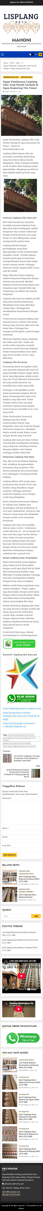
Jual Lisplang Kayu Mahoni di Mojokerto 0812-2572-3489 (28, 1134)
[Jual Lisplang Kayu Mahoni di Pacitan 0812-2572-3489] (9, 1082)
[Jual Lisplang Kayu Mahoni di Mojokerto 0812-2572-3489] (9, 1133)
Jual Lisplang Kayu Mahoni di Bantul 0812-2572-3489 (29, 879)
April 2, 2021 (16, 92)
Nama (5, 828)
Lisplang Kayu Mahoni (26, 874)
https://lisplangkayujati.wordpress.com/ (22, 708)
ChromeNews (32, 1205)
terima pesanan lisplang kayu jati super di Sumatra (19, 746)
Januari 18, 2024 (26, 900)
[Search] (36, 54)
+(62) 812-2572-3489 (12, 1194)
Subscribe (40, 54)
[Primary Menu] (2, 54)
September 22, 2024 (27, 884)
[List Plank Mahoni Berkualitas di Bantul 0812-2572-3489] (9, 1064)
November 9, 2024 (27, 1070)
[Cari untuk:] (16, 916)
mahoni (21, 40)
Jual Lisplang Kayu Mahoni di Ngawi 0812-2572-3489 (29, 1099)
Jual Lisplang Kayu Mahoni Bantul (27, 895)
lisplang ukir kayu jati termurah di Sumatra (17, 743)
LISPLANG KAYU (26, 77)
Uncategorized (24, 1077)
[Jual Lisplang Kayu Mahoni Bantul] (9, 894)
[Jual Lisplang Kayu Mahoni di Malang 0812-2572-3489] (9, 1151)
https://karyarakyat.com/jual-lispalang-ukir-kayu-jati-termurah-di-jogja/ (21, 715)
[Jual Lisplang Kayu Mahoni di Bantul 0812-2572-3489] (9, 877)
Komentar (7, 798)
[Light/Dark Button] (31, 54)
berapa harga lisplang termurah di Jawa (21, 735)
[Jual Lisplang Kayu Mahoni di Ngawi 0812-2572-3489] (9, 1099)
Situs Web (6, 845)
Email (5, 837)
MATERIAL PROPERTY (26, 892)
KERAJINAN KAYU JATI (11, 77)
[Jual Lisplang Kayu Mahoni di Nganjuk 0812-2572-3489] (9, 1116)
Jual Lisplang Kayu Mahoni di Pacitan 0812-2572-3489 (30, 1082)
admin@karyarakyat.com (11, 1191)
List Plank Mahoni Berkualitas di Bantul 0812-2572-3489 (29, 1065)
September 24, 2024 (27, 1088)
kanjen (7, 92)
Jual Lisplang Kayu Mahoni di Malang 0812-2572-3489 (30, 1151)
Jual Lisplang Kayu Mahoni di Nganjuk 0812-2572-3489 (28, 1117)
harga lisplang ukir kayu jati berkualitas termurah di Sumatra (20, 739)
